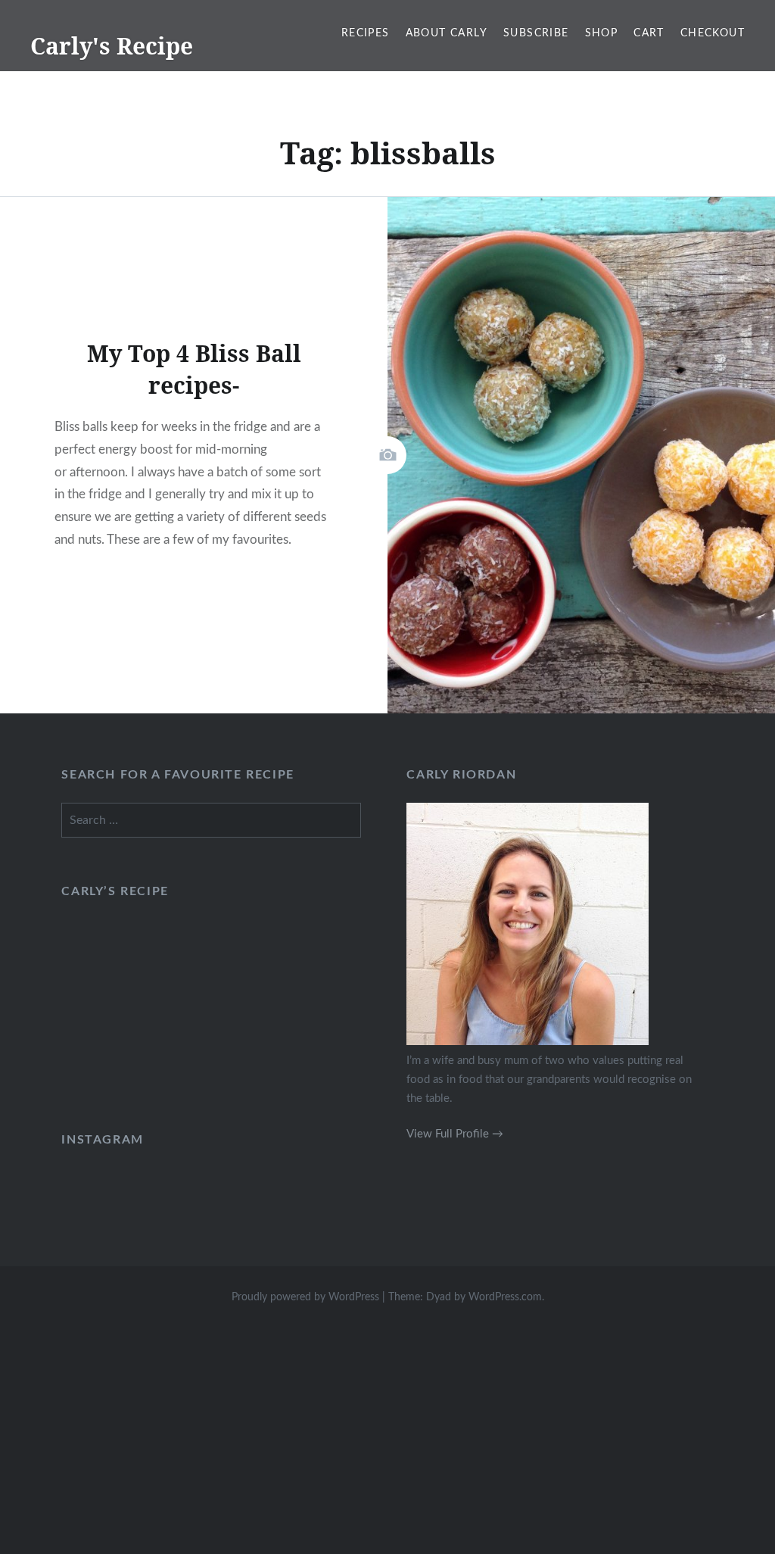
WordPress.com (505, 1297)
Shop (601, 33)
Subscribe (536, 33)
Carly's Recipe (111, 45)
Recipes (365, 33)
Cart (649, 33)
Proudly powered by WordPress (305, 1297)
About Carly (446, 33)
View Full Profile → (454, 1134)
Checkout (712, 33)
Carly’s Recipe (114, 891)
